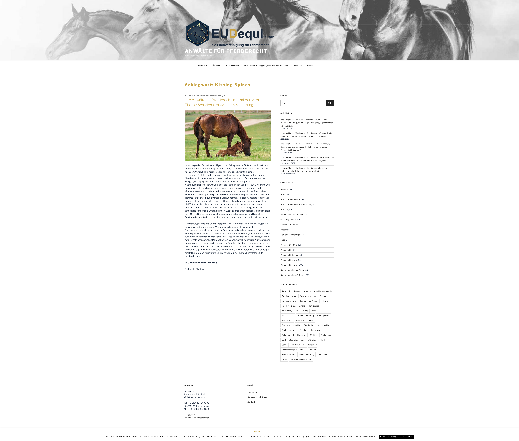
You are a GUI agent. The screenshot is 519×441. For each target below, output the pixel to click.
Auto (294, 296)
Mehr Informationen (365, 436)
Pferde (314, 310)
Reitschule (315, 330)
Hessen (283, 230)
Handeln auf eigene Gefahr (293, 306)
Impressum (252, 392)
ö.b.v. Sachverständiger (290, 235)
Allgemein (284, 189)
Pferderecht (285, 250)
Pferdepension (323, 315)
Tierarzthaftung (288, 354)
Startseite (202, 65)
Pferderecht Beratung (290, 255)
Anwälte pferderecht (323, 291)
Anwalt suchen (232, 65)
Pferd (305, 310)
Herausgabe (313, 306)
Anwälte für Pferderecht (226, 51)
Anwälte (284, 209)
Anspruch (286, 291)
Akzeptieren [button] (407, 436)
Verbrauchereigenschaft (301, 359)
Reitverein (301, 335)
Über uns (216, 65)
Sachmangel (326, 335)
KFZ (298, 310)
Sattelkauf (295, 345)
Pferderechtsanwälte (289, 265)
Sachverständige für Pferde (292, 270)
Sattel (284, 345)
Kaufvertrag (287, 310)
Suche (303, 349)
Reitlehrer (303, 330)
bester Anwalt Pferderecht (291, 214)
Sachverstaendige (290, 340)
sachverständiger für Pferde (313, 340)
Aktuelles (297, 65)
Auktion (285, 296)
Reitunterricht (288, 335)
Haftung (324, 301)
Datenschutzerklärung (257, 397)
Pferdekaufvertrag (288, 245)
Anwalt (283, 194)
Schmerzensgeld (289, 349)
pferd (282, 240)
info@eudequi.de (191, 415)
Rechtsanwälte (322, 325)
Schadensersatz (310, 345)
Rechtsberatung (289, 330)
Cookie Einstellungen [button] (389, 436)
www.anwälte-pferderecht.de (196, 418)
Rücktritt (313, 335)
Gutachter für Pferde (289, 225)
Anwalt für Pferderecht (290, 199)
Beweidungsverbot (308, 296)
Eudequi (323, 296)
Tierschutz (322, 354)
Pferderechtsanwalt (289, 260)
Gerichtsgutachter (288, 219)
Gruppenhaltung (289, 301)
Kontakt (310, 65)
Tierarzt (312, 349)
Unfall (284, 359)
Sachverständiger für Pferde (292, 275)
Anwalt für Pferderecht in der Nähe (295, 204)
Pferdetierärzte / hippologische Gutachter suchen (266, 65)
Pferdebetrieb (288, 315)
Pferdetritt (308, 325)
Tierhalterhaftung (306, 354)
